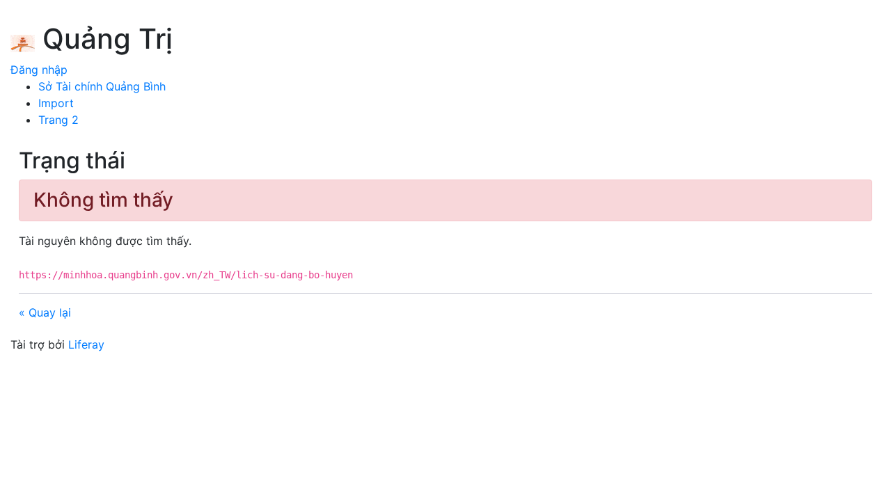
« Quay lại (45, 312)
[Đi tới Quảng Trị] (22, 41)
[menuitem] (102, 86)
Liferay (86, 344)
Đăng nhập (39, 70)
